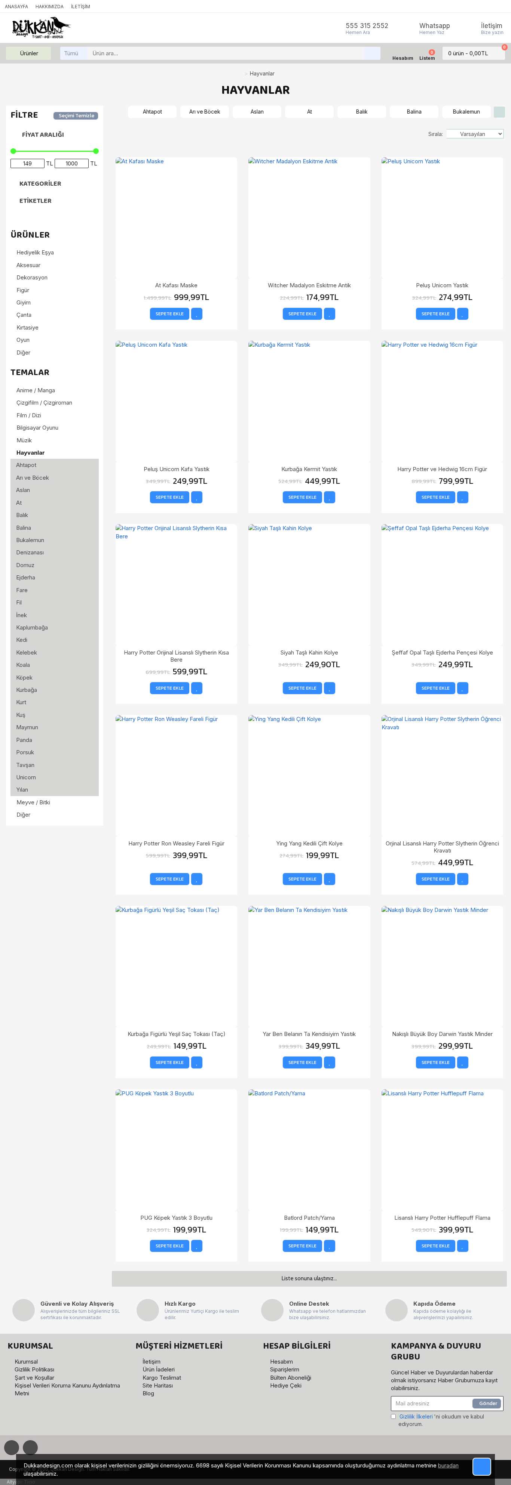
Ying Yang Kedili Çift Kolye (309, 843)
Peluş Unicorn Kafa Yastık (176, 469)
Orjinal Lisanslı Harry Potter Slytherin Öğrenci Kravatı (442, 847)
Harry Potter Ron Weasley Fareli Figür (176, 843)
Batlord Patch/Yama (309, 1217)
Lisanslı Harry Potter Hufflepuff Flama (442, 1217)
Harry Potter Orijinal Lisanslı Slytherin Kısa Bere (176, 656)
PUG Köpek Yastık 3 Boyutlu (176, 1217)
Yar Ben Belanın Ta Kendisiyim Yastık (309, 1033)
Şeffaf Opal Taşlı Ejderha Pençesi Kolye (442, 652)
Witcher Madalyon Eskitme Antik (309, 285)
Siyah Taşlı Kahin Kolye (309, 652)
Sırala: (435, 134)
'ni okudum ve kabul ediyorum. (441, 1420)
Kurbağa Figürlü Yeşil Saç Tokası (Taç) (177, 1033)
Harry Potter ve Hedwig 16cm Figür (442, 469)
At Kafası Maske (176, 285)
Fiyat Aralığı (43, 135)
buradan (448, 1465)
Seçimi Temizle (76, 116)
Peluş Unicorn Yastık (442, 285)
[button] (119, 112)
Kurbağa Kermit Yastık (309, 469)
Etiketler (35, 201)
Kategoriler (40, 184)
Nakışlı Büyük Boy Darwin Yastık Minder (442, 1033)
